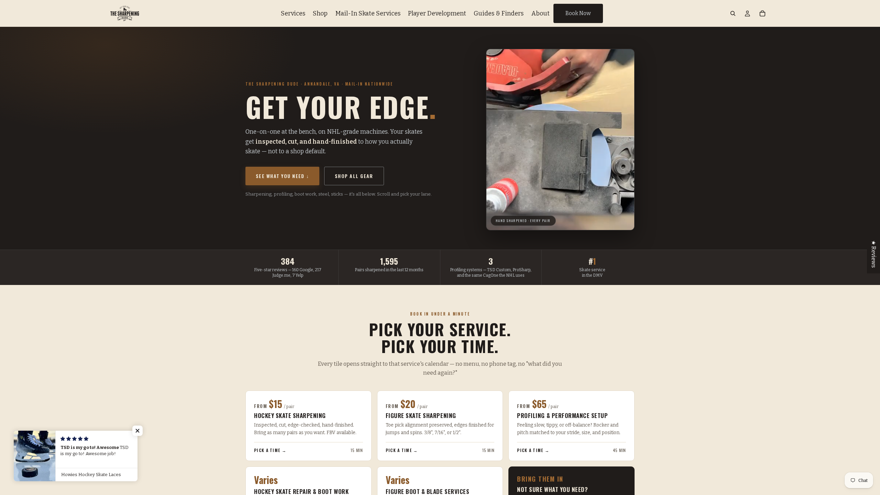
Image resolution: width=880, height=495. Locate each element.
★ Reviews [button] (873, 254)
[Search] (732, 13)
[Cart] (762, 13)
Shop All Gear (354, 175)
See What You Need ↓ (282, 175)
